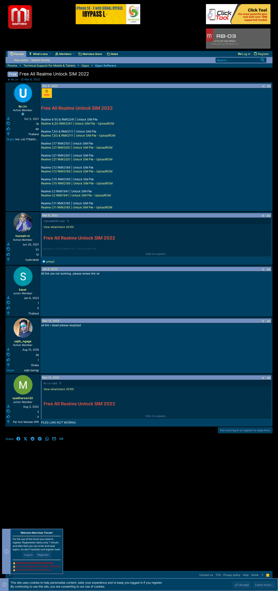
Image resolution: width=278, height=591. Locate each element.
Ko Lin (15, 79)
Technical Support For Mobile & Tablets (38, 566)
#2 (268, 215)
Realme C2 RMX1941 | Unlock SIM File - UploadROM (76, 195)
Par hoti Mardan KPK (26, 422)
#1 (268, 86)
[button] (50, 54)
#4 (268, 321)
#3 (268, 269)
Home (255, 575)
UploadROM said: (54, 221)
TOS (218, 575)
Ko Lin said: (51, 383)
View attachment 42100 (59, 227)
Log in (28, 554)
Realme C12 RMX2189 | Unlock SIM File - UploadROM (76, 171)
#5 (268, 378)
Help (246, 575)
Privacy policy (231, 575)
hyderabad (32, 259)
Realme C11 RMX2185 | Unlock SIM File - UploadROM (76, 207)
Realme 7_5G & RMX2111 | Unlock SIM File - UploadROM (78, 135)
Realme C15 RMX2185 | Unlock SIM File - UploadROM (77, 183)
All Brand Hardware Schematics (34, 569)
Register (43, 554)
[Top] (262, 575)
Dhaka (35, 365)
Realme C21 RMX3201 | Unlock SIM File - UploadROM (76, 147)
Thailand (33, 134)
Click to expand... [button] (156, 253)
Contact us (206, 575)
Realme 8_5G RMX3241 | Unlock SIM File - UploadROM (77, 123)
